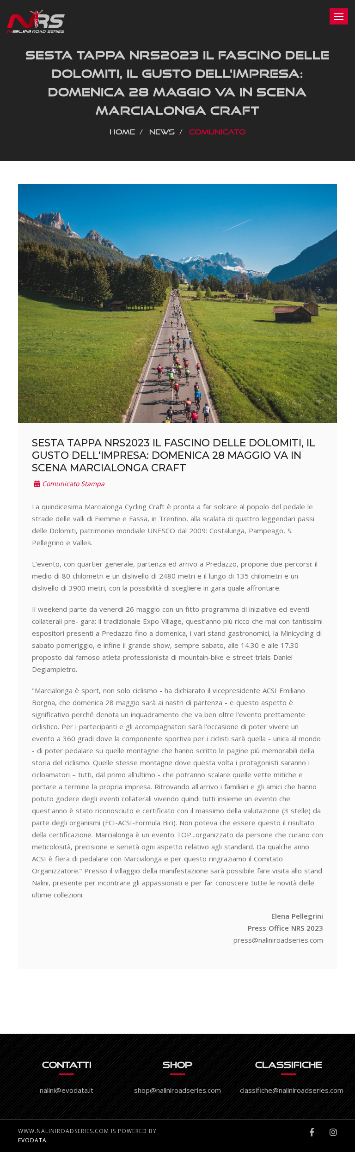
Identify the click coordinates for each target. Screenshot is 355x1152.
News (162, 130)
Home (122, 130)
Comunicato (217, 130)
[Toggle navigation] (339, 16)
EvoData (32, 1140)
